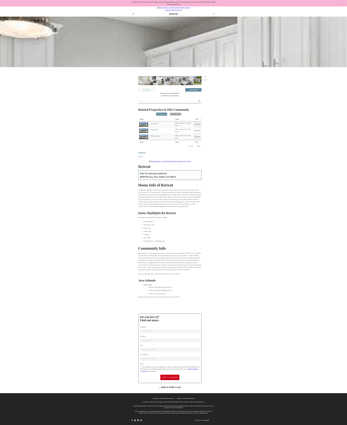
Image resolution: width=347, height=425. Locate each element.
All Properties (161, 114)
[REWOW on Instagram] (141, 420)
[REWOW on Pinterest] (138, 420)
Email (141, 345)
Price (196, 119)
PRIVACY (144, 371)
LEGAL (142, 364)
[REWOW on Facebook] (132, 420)
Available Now (175, 114)
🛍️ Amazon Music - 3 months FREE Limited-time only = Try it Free (169, 161)
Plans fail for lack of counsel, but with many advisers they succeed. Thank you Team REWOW (173, 402)
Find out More (146, 90)
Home (140, 156)
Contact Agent (193, 90)
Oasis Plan (154, 130)
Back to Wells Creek (171, 387)
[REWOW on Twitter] (135, 420)
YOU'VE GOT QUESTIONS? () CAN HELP (158, 175)
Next (198, 146)
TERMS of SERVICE (193, 369)
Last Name (143, 336)
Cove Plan (154, 123)
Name (142, 119)
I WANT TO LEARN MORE (170, 377)
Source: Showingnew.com (185, 398)
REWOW (173, 14)
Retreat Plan (154, 136)
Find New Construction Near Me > (164, 398)
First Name (143, 327)
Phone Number (144, 354)
